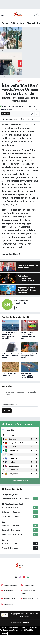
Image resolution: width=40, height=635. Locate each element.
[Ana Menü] (2, 15)
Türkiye (5, 23)
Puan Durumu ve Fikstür (28, 592)
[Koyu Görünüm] (34, 15)
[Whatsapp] (28, 577)
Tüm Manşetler (9, 599)
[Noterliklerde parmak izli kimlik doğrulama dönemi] (10, 347)
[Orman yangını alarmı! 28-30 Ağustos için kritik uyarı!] (29, 326)
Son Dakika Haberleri (30, 599)
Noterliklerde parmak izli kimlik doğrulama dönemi (10, 355)
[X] (16, 577)
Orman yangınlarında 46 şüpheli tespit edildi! (29, 355)
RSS (5, 615)
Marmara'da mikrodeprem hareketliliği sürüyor (29, 375)
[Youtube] (24, 577)
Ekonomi (31, 23)
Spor (22, 23)
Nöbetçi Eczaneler (11, 585)
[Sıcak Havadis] (18, 15)
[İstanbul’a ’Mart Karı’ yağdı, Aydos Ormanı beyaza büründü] (20, 108)
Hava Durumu (29, 585)
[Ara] (37, 15)
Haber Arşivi (8, 604)
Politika (14, 23)
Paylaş (6, 113)
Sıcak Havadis (20, 303)
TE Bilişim (25, 622)
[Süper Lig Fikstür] (37, 489)
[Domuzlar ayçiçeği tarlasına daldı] (10, 367)
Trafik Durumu (9, 591)
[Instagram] (20, 577)
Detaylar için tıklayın (20, 481)
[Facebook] (12, 577)
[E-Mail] (16, 308)
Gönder (6, 411)
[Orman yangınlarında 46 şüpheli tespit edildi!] (29, 347)
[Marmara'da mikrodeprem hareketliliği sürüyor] (29, 367)
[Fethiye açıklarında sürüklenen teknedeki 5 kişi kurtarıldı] (10, 326)
